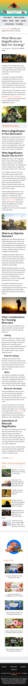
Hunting (11, 458)
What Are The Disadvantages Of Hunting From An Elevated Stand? (18, 483)
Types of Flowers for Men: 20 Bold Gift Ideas (14, 577)
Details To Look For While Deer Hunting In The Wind (18, 472)
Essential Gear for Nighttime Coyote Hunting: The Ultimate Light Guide (13, 514)
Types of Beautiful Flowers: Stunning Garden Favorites (14, 632)
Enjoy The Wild (14, 6)
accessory (20, 411)
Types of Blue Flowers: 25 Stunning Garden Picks (14, 613)
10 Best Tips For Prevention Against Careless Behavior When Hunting (18, 503)
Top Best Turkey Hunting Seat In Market (17, 492)
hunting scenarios (10, 200)
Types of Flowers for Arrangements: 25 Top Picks (14, 595)
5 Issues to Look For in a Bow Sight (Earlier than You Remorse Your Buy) (18, 523)
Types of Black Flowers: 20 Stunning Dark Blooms (14, 650)
